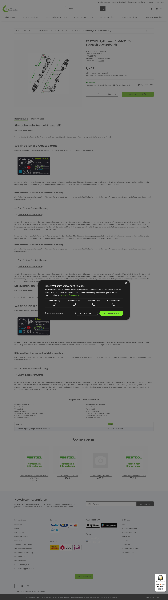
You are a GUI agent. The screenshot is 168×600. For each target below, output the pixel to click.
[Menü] (164, 575)
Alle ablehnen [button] (86, 313)
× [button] (126, 283)
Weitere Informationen (70, 295)
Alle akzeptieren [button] (111, 313)
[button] (54, 313)
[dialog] (84, 300)
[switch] (160, 589)
